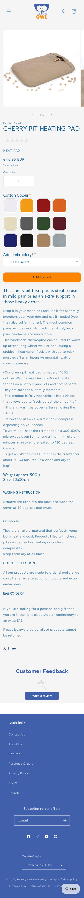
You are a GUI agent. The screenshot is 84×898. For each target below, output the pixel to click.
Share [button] (12, 648)
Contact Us (17, 734)
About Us (15, 744)
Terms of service (40, 886)
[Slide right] (51, 115)
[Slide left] (32, 115)
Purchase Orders (21, 764)
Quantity (9, 172)
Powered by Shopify (45, 879)
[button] (8, 11)
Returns (14, 754)
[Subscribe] (65, 820)
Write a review (42, 695)
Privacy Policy (19, 773)
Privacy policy (17, 886)
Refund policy (69, 879)
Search (14, 793)
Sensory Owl (24, 879)
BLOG (13, 783)
